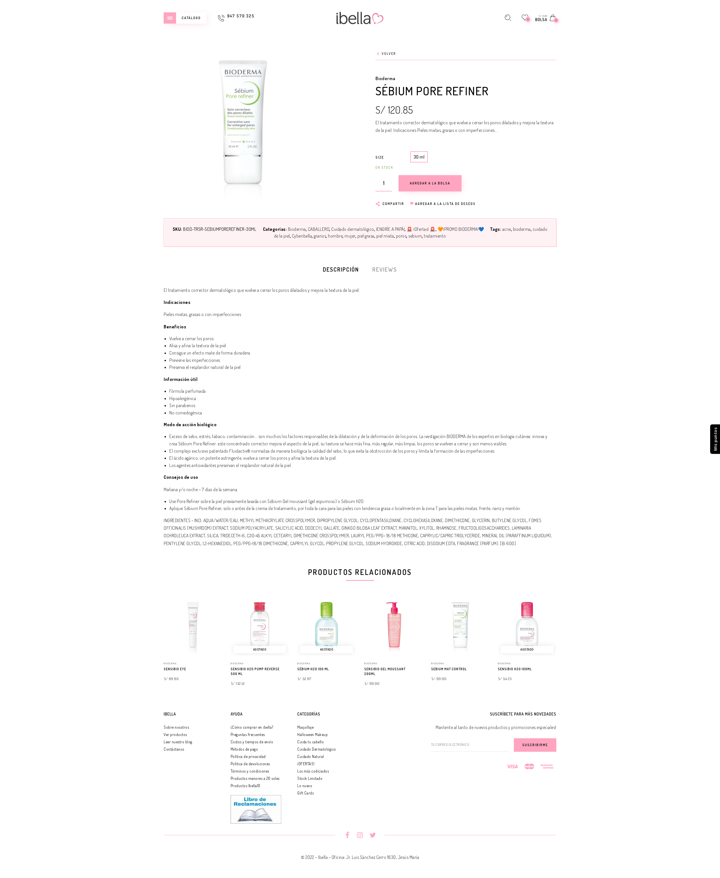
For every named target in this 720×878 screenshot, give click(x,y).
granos (320, 236)
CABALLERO (319, 229)
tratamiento (435, 236)
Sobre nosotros (176, 727)
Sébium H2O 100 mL (313, 669)
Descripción (341, 269)
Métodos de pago (244, 749)
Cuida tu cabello (310, 741)
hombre (335, 236)
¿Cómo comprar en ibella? (252, 727)
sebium (415, 236)
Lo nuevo (304, 785)
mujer (350, 236)
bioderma (522, 229)
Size (379, 157)
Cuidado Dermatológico (316, 749)
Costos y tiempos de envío (252, 741)
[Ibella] (360, 17)
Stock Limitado (309, 778)
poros (401, 236)
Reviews (384, 269)
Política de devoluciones (250, 763)
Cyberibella (302, 236)
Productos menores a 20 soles (255, 778)
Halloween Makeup (312, 734)
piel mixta (385, 236)
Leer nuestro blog (178, 741)
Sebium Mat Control (449, 669)
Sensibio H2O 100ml (515, 669)
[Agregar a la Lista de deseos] (219, 669)
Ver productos (175, 734)
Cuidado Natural (310, 756)
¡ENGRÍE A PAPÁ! (390, 229)
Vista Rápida (212, 610)
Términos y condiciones (250, 771)
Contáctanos (174, 749)
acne (506, 229)
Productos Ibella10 (245, 785)
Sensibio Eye (175, 669)
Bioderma (385, 78)
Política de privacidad (248, 756)
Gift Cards (305, 793)
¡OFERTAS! (306, 763)
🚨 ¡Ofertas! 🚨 (421, 229)
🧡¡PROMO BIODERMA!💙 (461, 229)
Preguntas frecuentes (248, 734)
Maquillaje (305, 727)
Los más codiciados (313, 771)
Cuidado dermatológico (352, 229)
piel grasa (365, 236)
